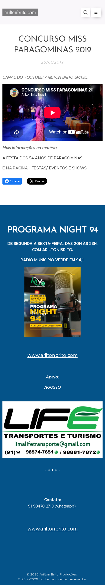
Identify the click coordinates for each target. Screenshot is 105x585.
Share (14, 181)
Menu (96, 12)
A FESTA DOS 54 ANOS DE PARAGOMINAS (42, 158)
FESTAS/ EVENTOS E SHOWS (59, 168)
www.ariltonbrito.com (52, 355)
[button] (85, 12)
